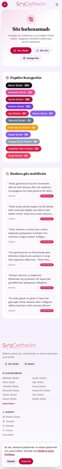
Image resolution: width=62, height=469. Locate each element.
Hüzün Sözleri (10, 394)
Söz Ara (44, 50)
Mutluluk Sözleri (11, 378)
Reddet (11, 461)
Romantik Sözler (11, 390)
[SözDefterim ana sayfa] (31, 4)
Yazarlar (10, 421)
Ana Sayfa (22, 50)
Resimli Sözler (13, 416)
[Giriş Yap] (5, 4)
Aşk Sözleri (38, 394)
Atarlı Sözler (9, 382)
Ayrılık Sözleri (39, 378)
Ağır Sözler (38, 382)
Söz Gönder (13, 364)
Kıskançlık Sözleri (41, 390)
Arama (9, 430)
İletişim (31, 364)
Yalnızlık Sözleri (11, 386)
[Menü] (57, 4)
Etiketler (10, 425)
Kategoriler (33, 58)
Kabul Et (26, 461)
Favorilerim (8, 434)
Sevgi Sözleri (39, 386)
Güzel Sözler (8, 403)
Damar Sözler (10, 398)
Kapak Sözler (39, 398)
